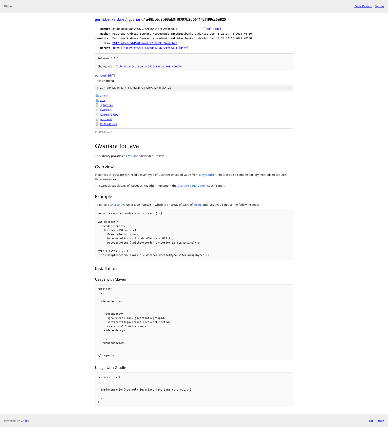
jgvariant (135, 19)
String (198, 205)
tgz (217, 29)
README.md (108, 124)
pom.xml (101, 75)
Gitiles (25, 421)
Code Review (363, 6)
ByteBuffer (208, 175)
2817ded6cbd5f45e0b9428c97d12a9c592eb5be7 (144, 43)
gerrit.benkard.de (109, 19)
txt (371, 421)
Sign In (379, 6)
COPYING (106, 110)
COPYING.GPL (109, 114)
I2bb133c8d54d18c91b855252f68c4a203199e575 (148, 66)
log (207, 29)
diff (183, 48)
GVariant (132, 156)
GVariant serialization (192, 185)
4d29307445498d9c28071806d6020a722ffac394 (144, 48)
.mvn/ (104, 95)
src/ (102, 100)
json (380, 421)
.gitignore (106, 105)
